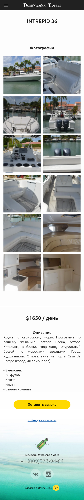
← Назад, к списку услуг (42, 420)
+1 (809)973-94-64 (42, 461)
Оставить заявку (42, 405)
